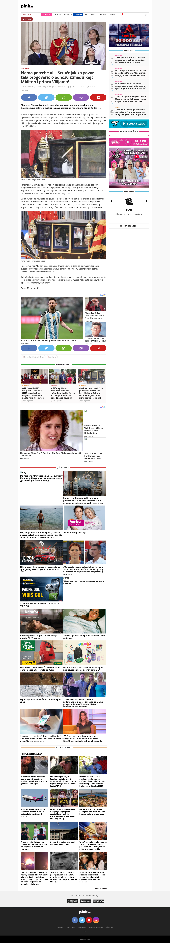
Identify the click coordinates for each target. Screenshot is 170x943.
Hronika (68, 14)
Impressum (82, 927)
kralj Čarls (52, 357)
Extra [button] (112, 14)
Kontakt (60, 927)
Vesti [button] (37, 14)
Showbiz (25, 68)
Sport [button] (93, 14)
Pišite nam (109, 927)
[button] (24, 380)
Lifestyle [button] (103, 14)
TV (86, 14)
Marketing (71, 927)
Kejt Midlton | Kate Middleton (33, 357)
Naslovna (27, 14)
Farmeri (78, 14)
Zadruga (46, 14)
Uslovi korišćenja (96, 927)
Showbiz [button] (57, 14)
